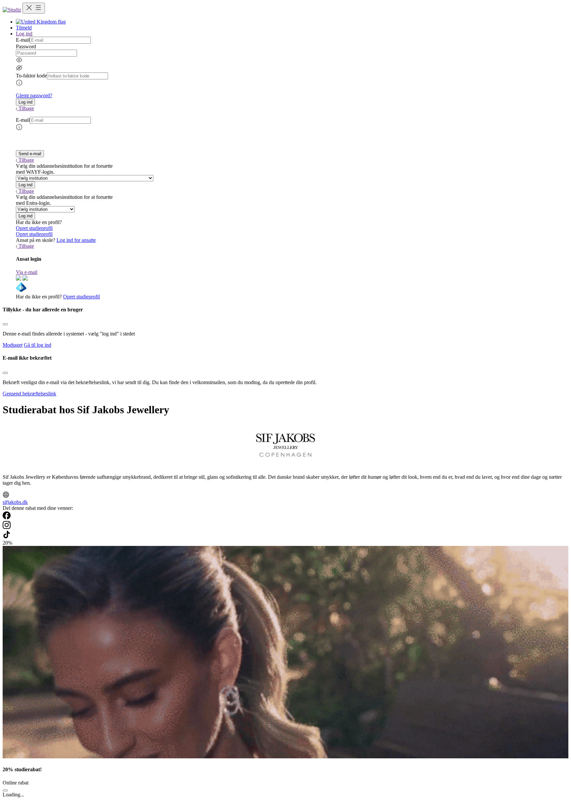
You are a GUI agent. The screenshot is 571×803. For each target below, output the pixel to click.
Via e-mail (26, 272)
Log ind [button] (24, 33)
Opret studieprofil (34, 228)
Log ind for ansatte (76, 240)
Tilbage (26, 108)
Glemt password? (34, 95)
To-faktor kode (31, 75)
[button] (25, 102)
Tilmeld (24, 27)
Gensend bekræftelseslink (29, 393)
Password (26, 46)
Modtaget (12, 345)
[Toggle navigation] (33, 8)
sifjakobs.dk (15, 502)
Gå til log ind (37, 345)
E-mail (23, 40)
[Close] (5, 324)
